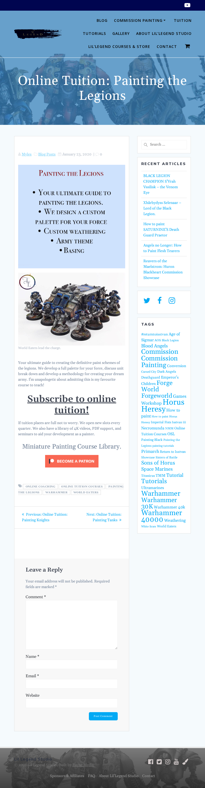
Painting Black (152, 440)
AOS (158, 340)
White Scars (148, 526)
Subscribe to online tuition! (71, 404)
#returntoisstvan (154, 334)
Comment (36, 597)
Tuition (183, 20)
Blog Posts (47, 154)
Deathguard (150, 377)
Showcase (148, 457)
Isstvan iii (179, 422)
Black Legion (170, 340)
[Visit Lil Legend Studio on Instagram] (172, 302)
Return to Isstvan (173, 452)
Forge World (156, 386)
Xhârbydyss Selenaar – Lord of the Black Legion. (162, 208)
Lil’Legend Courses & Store (119, 46)
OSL (171, 434)
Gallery (121, 33)
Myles (26, 154)
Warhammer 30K (159, 503)
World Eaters (85, 492)
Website (33, 695)
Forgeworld (156, 396)
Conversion (176, 366)
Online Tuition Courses (81, 486)
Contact (167, 46)
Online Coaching (41, 486)
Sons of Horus (158, 462)
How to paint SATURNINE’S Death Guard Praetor (161, 230)
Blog (102, 20)
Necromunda (152, 428)
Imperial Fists (161, 422)
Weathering (175, 520)
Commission (159, 352)
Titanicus (148, 476)
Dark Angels (166, 372)
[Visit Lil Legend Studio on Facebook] (159, 302)
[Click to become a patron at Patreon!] (71, 469)
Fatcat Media (83, 765)
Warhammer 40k (169, 507)
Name (32, 656)
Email (32, 676)
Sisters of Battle (167, 457)
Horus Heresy (162, 405)
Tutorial (174, 475)
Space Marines (157, 469)
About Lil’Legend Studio (164, 33)
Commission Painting (138, 20)
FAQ (91, 776)
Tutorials (94, 33)
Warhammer (56, 492)
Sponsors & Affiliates (67, 776)
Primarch (150, 451)
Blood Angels (154, 346)
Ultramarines (152, 487)
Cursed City (148, 372)
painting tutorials (163, 446)
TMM (160, 475)
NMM (169, 428)
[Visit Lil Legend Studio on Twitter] (146, 302)
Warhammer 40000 (161, 516)
